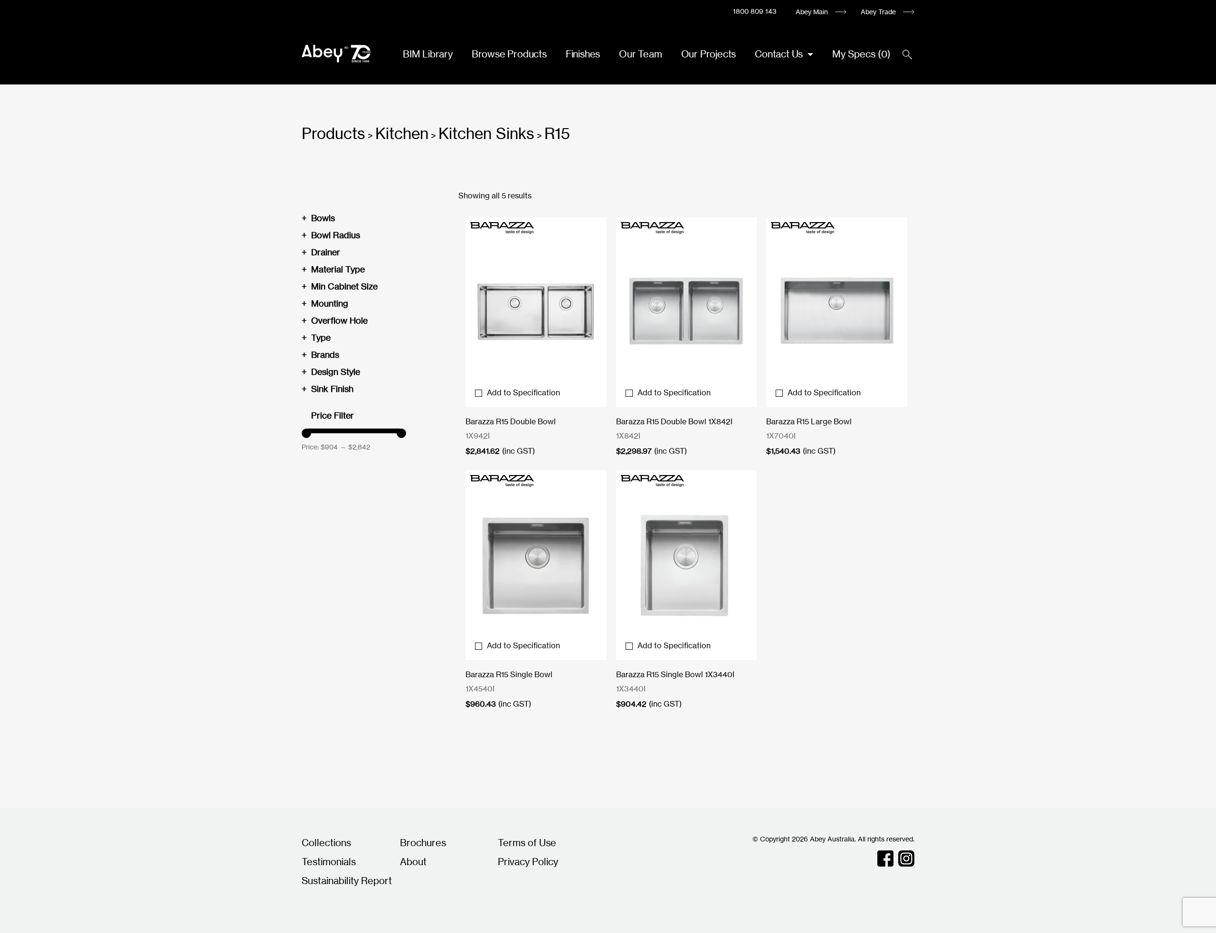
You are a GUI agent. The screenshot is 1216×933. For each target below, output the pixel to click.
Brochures (423, 843)
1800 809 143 (755, 11)
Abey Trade (878, 12)
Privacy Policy (528, 862)
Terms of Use (527, 843)
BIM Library (428, 54)
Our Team (640, 54)
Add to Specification (523, 392)
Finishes (583, 54)
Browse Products (509, 54)
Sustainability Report (347, 880)
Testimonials (329, 862)
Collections (326, 843)
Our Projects (708, 54)
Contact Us (780, 54)
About (413, 862)
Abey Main (812, 12)
